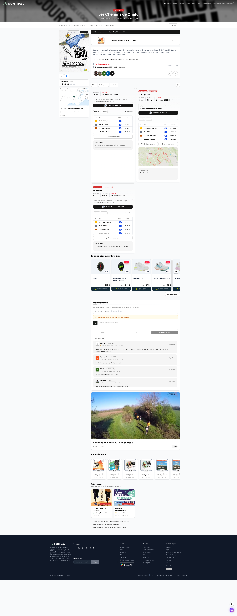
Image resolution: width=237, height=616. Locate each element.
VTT (121, 555)
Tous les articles (172, 294)
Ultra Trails (146, 555)
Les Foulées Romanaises (120, 509)
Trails (121, 550)
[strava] (86, 548)
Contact (168, 547)
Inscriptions (170, 557)
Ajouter (174, 25)
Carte (175, 4)
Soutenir (169, 568)
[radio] (62, 84)
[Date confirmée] (93, 513)
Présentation (99, 142)
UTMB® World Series (127, 560)
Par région (146, 563)
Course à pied (63, 25)
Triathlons (123, 552)
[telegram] (90, 548)
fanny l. (102, 369)
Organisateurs (206, 4)
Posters (168, 560)
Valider (95, 562)
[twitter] (79, 548)
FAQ (152, 575)
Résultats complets (114, 137)
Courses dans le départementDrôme (106, 524)
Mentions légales (143, 575)
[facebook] (66, 76)
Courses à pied (125, 547)
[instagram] (83, 548)
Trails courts (147, 552)
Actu (198, 4)
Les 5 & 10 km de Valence (99, 509)
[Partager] (175, 73)
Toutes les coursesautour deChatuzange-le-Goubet (111, 521)
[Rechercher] (232, 604)
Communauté (217, 4)
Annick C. (103, 380)
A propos (169, 550)
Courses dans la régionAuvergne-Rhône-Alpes (109, 527)
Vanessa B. (103, 357)
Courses (167, 4)
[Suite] (176, 271)
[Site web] (61, 76)
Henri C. (103, 343)
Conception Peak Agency (164, 575)
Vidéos (188, 4)
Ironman (146, 557)
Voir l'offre (102, 289)
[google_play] (94, 548)
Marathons (146, 547)
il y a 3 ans (172, 344)
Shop (194, 4)
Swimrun (123, 557)
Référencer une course (173, 552)
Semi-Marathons (148, 550)
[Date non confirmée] (116, 513)
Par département (149, 560)
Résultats (181, 4)
